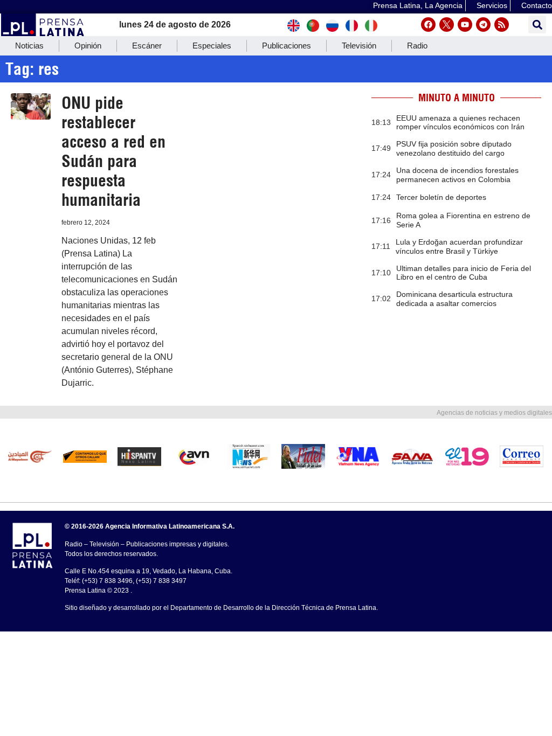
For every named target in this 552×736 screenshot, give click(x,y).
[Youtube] (465, 24)
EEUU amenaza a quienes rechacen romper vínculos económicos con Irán (460, 122)
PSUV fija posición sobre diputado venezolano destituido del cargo (454, 148)
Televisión (359, 45)
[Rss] (501, 24)
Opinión (87, 45)
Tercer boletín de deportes (441, 197)
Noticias (29, 45)
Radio (417, 45)
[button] (537, 24)
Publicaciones (286, 45)
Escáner (147, 45)
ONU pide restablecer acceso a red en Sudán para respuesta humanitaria (113, 151)
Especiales (211, 45)
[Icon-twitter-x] (446, 24)
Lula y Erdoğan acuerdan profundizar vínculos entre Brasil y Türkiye (459, 246)
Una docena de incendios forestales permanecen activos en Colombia (457, 175)
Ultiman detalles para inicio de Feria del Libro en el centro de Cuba (463, 273)
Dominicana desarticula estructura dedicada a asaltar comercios (454, 299)
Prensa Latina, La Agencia (418, 5)
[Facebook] (428, 24)
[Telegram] (483, 24)
